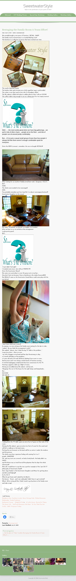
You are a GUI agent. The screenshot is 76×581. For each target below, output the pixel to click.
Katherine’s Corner (7, 502)
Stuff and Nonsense (19, 504)
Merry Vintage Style (28, 498)
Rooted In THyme (41, 502)
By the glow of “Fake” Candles (12, 533)
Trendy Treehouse (15, 500)
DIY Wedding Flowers (20, 15)
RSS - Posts (5, 550)
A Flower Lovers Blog (42, 18)
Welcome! (8, 15)
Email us (29, 18)
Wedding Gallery (52, 15)
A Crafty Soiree (30, 502)
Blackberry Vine (6, 498)
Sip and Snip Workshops (37, 15)
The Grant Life (6, 504)
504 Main (28, 504)
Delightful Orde (19, 502)
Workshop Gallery (65, 15)
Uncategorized (13, 523)
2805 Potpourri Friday (14, 506)
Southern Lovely (17, 498)
